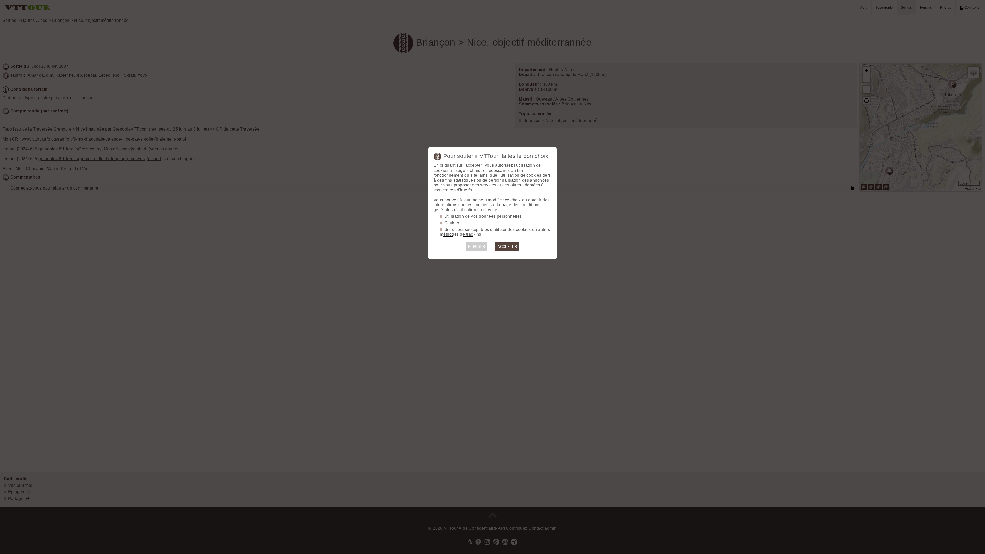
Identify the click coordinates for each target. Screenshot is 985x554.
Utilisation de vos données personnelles (483, 216)
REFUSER (476, 247)
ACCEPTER (507, 247)
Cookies (452, 223)
